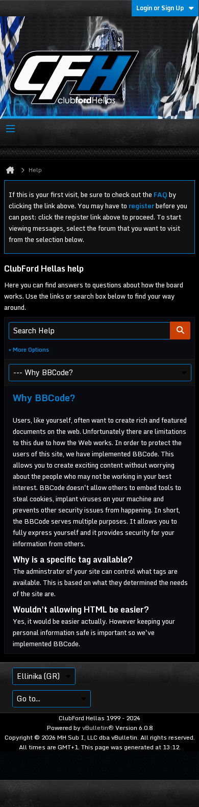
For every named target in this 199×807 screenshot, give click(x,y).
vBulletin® (98, 727)
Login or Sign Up (160, 8)
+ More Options (29, 349)
